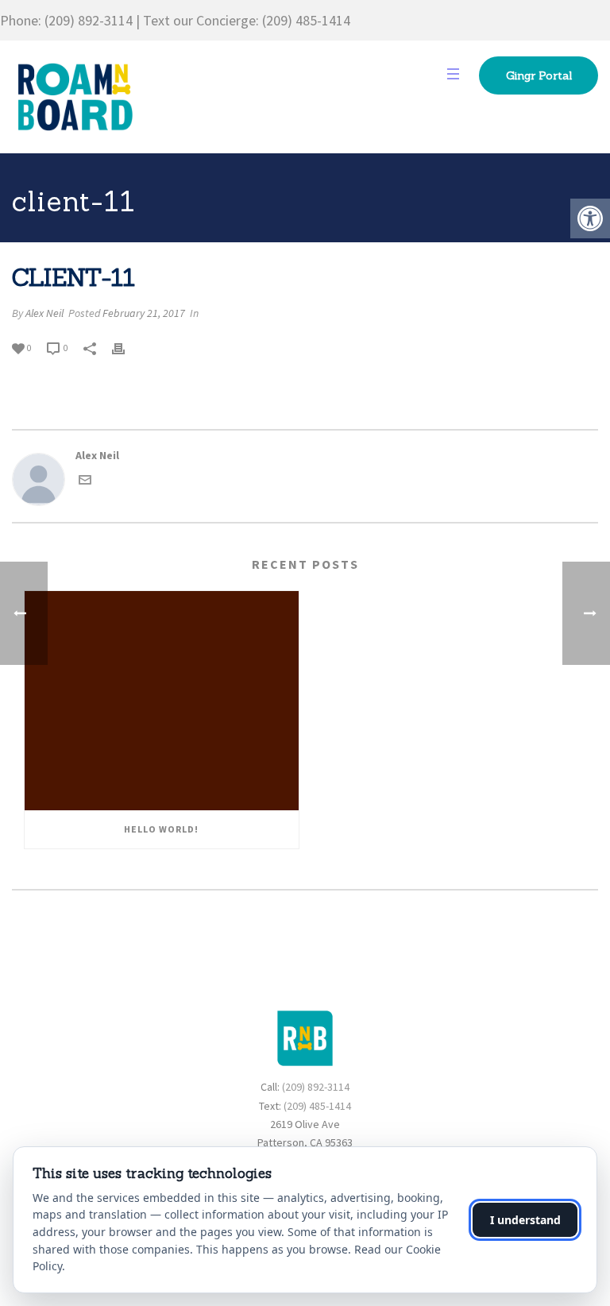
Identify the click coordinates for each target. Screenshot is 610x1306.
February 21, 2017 (143, 313)
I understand (525, 1219)
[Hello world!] (162, 701)
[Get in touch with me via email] (85, 482)
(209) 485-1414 (306, 20)
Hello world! (161, 829)
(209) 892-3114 (88, 20)
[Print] (126, 347)
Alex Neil (44, 313)
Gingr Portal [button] (539, 75)
